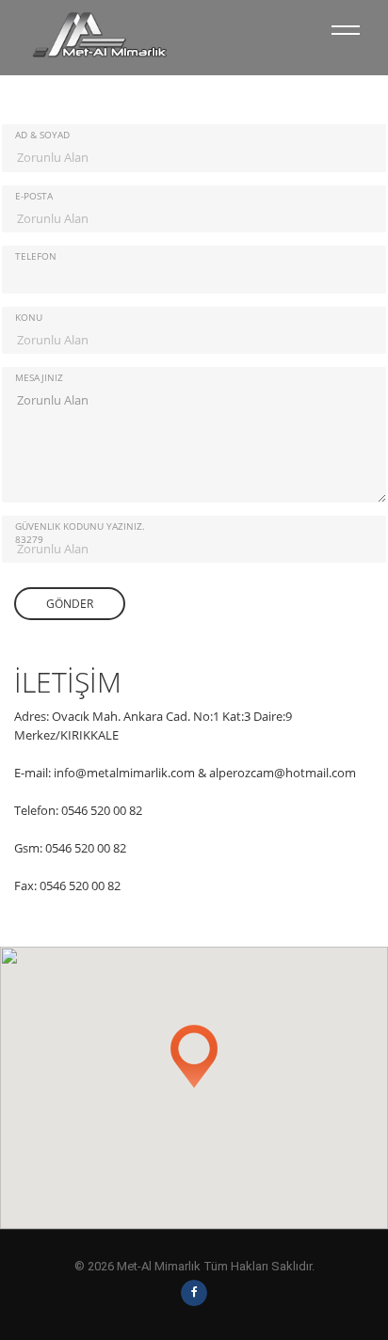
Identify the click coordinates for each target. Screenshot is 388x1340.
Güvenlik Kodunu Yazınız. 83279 (80, 532)
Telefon (36, 256)
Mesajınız (39, 377)
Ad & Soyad (42, 134)
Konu (28, 317)
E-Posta (34, 195)
